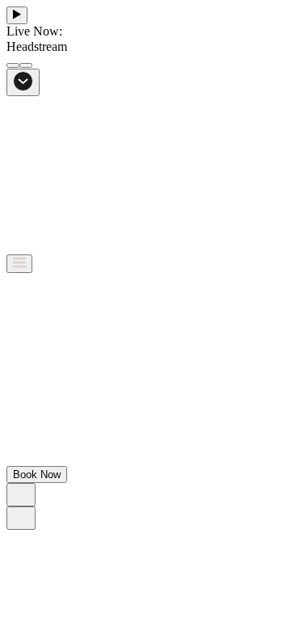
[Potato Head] (63, 247)
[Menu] (19, 263)
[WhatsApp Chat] (21, 494)
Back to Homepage (55, 471)
